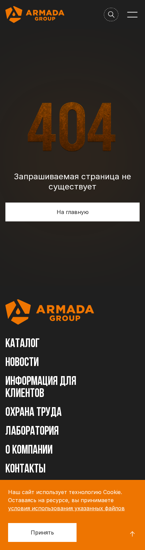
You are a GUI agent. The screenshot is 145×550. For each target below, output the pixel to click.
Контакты (25, 469)
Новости (22, 363)
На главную (73, 212)
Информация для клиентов (40, 388)
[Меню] (132, 14)
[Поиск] (111, 14)
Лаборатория (32, 432)
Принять (42, 532)
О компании (29, 451)
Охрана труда (33, 413)
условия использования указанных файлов (66, 508)
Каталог (22, 344)
